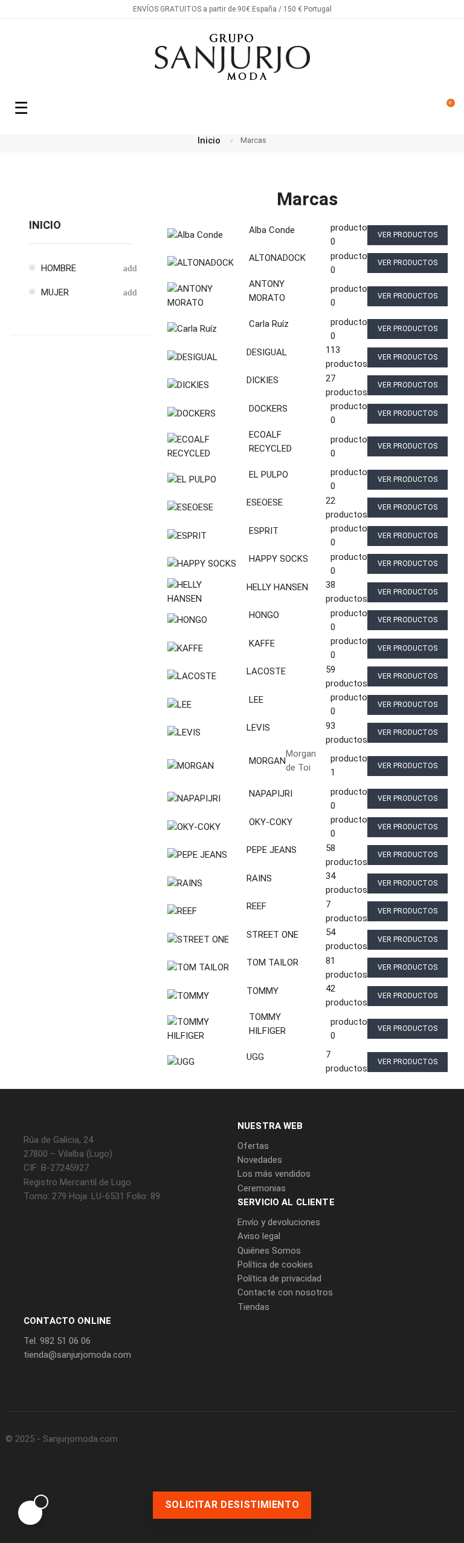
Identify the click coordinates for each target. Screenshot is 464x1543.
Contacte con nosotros (285, 1292)
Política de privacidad (279, 1278)
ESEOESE (264, 502)
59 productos (346, 676)
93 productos (346, 732)
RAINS (259, 878)
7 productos (346, 911)
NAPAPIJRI (270, 793)
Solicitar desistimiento (232, 1504)
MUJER (55, 292)
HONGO (264, 615)
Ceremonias (261, 1188)
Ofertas (253, 1145)
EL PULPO (268, 474)
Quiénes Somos (269, 1250)
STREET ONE (272, 934)
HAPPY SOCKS (278, 558)
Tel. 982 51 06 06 (57, 1340)
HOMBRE (58, 268)
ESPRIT (264, 530)
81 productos (346, 967)
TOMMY (262, 990)
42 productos (346, 995)
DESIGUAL (266, 352)
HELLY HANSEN (277, 587)
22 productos (346, 507)
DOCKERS (268, 408)
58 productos (346, 855)
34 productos (346, 882)
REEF (256, 906)
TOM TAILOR (272, 962)
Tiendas (253, 1306)
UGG (255, 1056)
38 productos (346, 591)
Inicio (45, 225)
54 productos (346, 939)
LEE (256, 699)
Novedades (259, 1159)
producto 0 (348, 234)
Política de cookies (275, 1264)
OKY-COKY (270, 822)
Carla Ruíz (269, 323)
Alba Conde (272, 230)
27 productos (346, 385)
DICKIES (262, 380)
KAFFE (262, 643)
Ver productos (407, 235)
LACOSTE (266, 671)
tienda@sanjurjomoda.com (77, 1354)
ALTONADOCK (277, 257)
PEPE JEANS (271, 849)
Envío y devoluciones (278, 1222)
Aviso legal (258, 1236)
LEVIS (258, 727)
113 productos (346, 356)
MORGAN (267, 760)
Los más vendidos (274, 1173)
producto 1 (348, 765)
